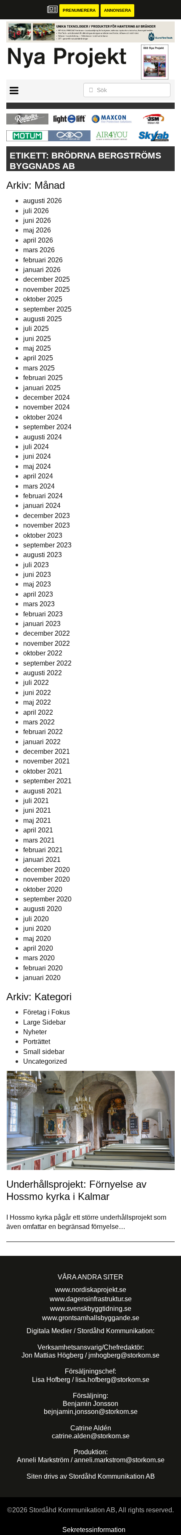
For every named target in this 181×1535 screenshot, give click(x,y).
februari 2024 (43, 495)
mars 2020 (39, 958)
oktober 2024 (42, 417)
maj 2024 (37, 466)
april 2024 (38, 476)
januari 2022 (42, 741)
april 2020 (38, 948)
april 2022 (38, 712)
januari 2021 (42, 859)
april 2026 (38, 240)
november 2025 (46, 289)
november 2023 (46, 525)
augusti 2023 (42, 554)
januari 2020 (42, 977)
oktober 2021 (42, 771)
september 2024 (47, 427)
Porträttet (36, 1041)
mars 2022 (39, 722)
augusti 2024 (42, 437)
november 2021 (46, 761)
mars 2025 (39, 368)
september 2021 (47, 781)
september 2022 (47, 663)
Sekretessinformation (93, 1529)
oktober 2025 (42, 299)
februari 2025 (43, 377)
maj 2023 (37, 584)
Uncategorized (45, 1061)
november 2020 (46, 879)
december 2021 (46, 751)
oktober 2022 (42, 653)
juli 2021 (36, 800)
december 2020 (46, 869)
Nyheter (35, 1032)
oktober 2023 (42, 535)
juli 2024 (36, 446)
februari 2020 (43, 968)
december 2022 (46, 633)
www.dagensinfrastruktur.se (91, 1299)
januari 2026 (42, 269)
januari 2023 (42, 623)
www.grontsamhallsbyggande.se (90, 1317)
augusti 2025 (42, 318)
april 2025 (38, 358)
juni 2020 (37, 928)
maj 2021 (37, 820)
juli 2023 (36, 564)
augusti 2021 (42, 791)
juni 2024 (37, 456)
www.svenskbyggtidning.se (90, 1308)
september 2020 (47, 899)
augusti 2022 (42, 672)
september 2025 (47, 309)
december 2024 (46, 397)
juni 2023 (37, 574)
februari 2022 (43, 731)
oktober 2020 (42, 889)
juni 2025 (37, 338)
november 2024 (46, 407)
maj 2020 (37, 938)
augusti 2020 (42, 908)
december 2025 (46, 279)
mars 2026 (39, 250)
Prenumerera (79, 10)
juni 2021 (37, 810)
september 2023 (47, 545)
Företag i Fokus (46, 1012)
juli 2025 (36, 328)
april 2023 (38, 594)
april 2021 (38, 830)
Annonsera (117, 10)
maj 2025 (37, 348)
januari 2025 (42, 387)
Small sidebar (43, 1051)
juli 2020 (36, 918)
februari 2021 (43, 849)
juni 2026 (37, 220)
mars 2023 (39, 604)
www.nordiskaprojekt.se (90, 1289)
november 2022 (46, 643)
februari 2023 (43, 614)
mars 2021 (39, 840)
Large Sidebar (44, 1022)
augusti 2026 (42, 200)
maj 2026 (37, 230)
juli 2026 (36, 210)
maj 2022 (37, 702)
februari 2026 (43, 260)
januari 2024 (42, 505)
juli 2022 (36, 682)
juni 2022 (37, 692)
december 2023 (46, 515)
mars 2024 (39, 486)
